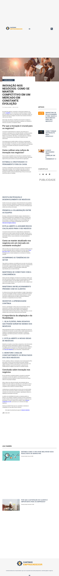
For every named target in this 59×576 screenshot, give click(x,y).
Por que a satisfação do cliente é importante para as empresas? (34, 501)
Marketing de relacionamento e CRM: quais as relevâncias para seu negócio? (52, 117)
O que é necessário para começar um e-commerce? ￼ (51, 154)
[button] (29, 29)
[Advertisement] (17, 185)
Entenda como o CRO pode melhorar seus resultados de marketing (37, 452)
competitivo (7, 112)
